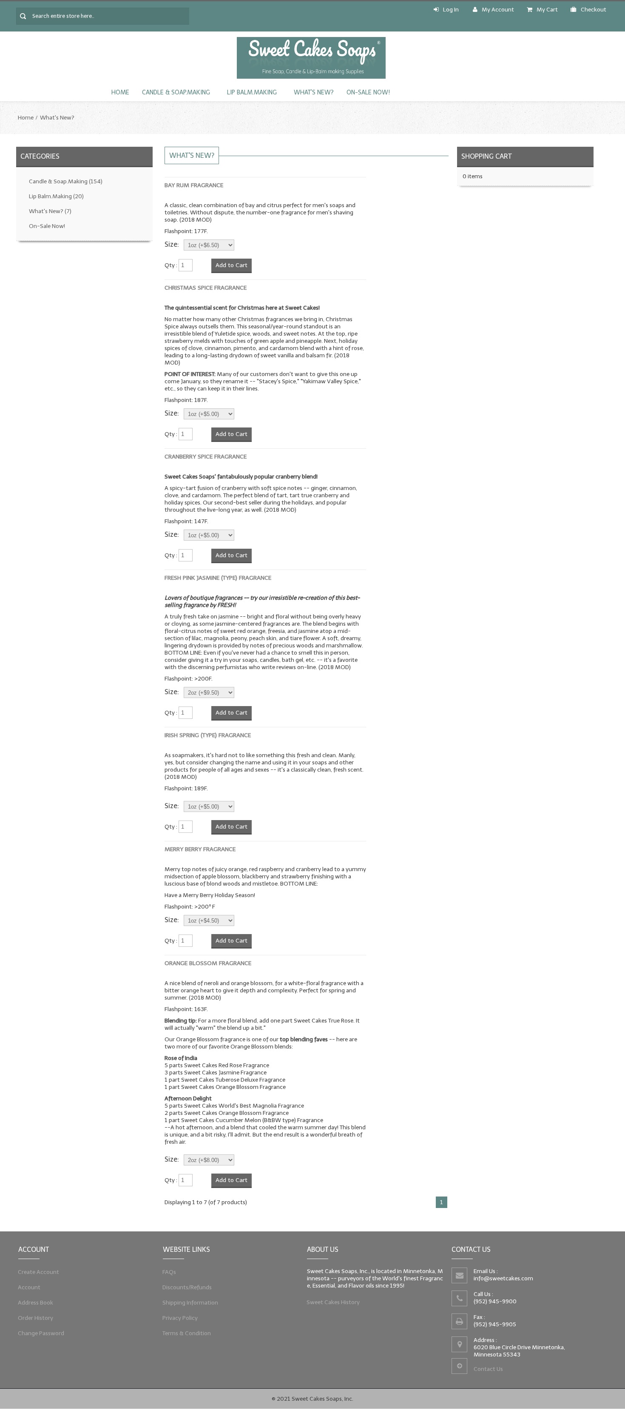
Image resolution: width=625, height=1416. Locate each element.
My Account (498, 9)
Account (29, 1287)
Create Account (38, 1272)
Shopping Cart (486, 156)
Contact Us (488, 1369)
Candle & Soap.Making (176, 92)
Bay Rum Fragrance (194, 185)
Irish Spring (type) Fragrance (208, 735)
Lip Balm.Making (252, 92)
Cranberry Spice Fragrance (206, 456)
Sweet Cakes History (333, 1302)
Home (120, 92)
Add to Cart (231, 265)
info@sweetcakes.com (503, 1278)
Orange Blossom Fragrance (208, 963)
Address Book (35, 1302)
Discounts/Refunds (187, 1287)
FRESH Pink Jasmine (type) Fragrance (218, 577)
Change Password (41, 1333)
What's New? (314, 92)
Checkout (593, 9)
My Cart (547, 9)
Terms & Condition (187, 1333)
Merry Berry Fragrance (200, 849)
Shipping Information (190, 1302)
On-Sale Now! (368, 92)
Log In (451, 9)
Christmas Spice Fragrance (206, 287)
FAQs (169, 1272)
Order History (35, 1318)
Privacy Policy (180, 1318)
